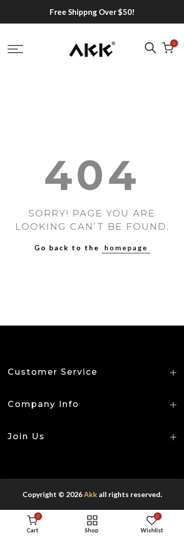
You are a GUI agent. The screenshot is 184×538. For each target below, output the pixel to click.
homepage (126, 247)
